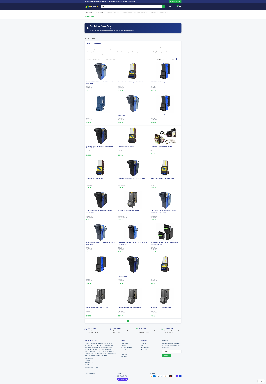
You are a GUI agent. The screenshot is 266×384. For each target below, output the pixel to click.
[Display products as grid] (176, 59)
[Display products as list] (178, 59)
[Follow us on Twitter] (121, 376)
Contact (143, 345)
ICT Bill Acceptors (100, 12)
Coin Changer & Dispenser (140, 12)
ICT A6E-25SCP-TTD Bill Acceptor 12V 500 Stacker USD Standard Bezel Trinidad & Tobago (163, 211)
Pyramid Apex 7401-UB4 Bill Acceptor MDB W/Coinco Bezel (131, 81)
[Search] (163, 6)
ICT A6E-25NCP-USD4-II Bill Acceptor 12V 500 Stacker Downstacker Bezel (130, 275)
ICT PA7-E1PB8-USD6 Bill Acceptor (158, 114)
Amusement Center (89, 16)
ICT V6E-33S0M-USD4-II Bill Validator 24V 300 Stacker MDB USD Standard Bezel (100, 243)
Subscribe (166, 355)
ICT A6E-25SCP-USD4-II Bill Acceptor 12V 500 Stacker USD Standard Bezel (99, 82)
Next (177, 321)
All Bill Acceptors (92, 38)
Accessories (163, 12)
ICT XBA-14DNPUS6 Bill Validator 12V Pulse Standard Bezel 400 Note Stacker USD (132, 243)
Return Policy (144, 349)
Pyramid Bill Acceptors (126, 12)
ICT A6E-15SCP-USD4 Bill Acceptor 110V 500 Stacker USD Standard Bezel (131, 114)
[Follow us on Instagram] (123, 376)
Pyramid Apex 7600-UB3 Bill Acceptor (126, 146)
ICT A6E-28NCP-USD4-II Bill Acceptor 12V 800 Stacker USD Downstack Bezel (99, 211)
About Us (143, 343)
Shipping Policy (145, 347)
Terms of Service (145, 352)
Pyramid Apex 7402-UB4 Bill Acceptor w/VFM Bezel (162, 178)
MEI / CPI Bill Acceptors (113, 12)
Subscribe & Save (176, 1)
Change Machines (153, 12)
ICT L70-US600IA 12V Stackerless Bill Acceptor (161, 146)
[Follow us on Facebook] (118, 376)
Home (86, 38)
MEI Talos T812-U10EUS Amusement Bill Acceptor (129, 307)
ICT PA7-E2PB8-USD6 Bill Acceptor (94, 275)
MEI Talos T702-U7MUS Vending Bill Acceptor (128, 210)
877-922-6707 (96, 367)
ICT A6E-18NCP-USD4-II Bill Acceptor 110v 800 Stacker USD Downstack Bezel (99, 147)
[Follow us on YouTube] (126, 376)
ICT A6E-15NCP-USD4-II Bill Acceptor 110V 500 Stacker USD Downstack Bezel (131, 179)
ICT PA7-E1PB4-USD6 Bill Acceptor (158, 81)
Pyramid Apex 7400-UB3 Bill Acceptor (94, 178)
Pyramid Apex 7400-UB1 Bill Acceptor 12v (160, 275)
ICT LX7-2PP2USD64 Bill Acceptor (93, 114)
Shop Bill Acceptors (89, 12)
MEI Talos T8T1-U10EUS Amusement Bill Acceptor (97, 307)
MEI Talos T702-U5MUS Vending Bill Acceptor (161, 307)
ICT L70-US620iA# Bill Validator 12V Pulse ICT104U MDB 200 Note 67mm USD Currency (164, 243)
